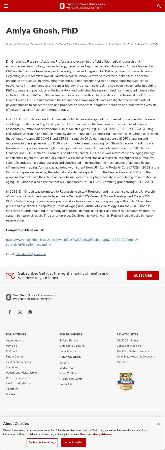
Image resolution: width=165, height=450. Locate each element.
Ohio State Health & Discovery (136, 356)
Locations (12, 367)
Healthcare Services (16, 44)
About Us (12, 389)
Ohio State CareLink (72, 345)
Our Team (128, 44)
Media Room (67, 368)
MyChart (11, 351)
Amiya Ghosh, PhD (147, 44)
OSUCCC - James (128, 340)
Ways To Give (67, 373)
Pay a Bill (11, 345)
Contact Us (66, 384)
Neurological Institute (42, 44)
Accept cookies (74, 442)
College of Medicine (129, 345)
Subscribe (143, 275)
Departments (67, 351)
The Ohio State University (133, 351)
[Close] (158, 424)
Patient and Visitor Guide (21, 372)
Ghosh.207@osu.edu (30, 254)
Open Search (159, 6)
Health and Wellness (19, 383)
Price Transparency (18, 378)
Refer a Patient (68, 340)
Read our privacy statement (96, 434)
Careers (64, 362)
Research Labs (96, 44)
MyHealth (12, 394)
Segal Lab (113, 44)
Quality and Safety (70, 379)
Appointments (15, 340)
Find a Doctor (14, 356)
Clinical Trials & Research (71, 44)
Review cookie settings (42, 442)
